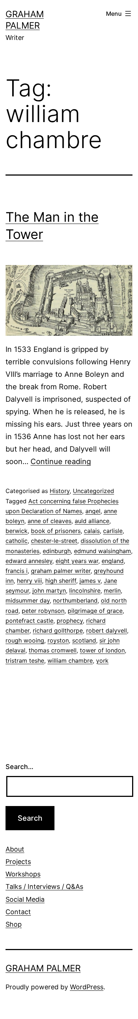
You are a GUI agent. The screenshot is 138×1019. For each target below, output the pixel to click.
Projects (18, 861)
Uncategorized (93, 490)
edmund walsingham (102, 551)
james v (89, 580)
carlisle (113, 530)
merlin (112, 590)
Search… (19, 766)
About (15, 849)
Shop (14, 924)
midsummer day (28, 600)
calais (92, 530)
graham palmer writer (61, 570)
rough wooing (25, 640)
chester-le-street (54, 540)
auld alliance (92, 521)
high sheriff (60, 580)
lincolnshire (84, 590)
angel (92, 511)
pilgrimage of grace (95, 610)
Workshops (23, 874)
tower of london (102, 650)
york (102, 660)
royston (58, 640)
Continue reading (61, 461)
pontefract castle (29, 620)
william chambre (70, 660)
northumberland (75, 600)
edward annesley (29, 560)
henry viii (29, 580)
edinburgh (57, 551)
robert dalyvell (106, 630)
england (113, 560)
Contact (18, 912)
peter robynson (43, 610)
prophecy (70, 620)
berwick (17, 530)
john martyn (49, 590)
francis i (17, 570)
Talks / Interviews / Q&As (44, 886)
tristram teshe (25, 660)
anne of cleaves (49, 521)
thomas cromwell (53, 650)
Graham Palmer (43, 968)
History (60, 490)
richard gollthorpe (58, 630)
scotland (84, 640)
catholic (17, 540)
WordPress (86, 987)
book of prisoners (56, 530)
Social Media (25, 899)
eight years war (77, 560)
